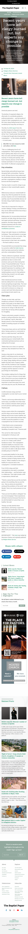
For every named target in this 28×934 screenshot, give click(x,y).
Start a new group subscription (18, 895)
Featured (14, 73)
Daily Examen (19, 248)
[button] (25, 8)
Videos (16, 879)
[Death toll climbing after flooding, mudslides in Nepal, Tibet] (4, 587)
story (16, 535)
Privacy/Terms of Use (6, 925)
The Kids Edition (17, 12)
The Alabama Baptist (12, 1)
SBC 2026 (9, 12)
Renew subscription (19, 888)
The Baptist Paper (16, 3)
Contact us (4, 876)
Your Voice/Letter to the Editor (7, 889)
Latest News (7, 14)
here (14, 146)
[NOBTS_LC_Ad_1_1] (14, 634)
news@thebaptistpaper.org (14, 929)
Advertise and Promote (6, 872)
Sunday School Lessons (18, 14)
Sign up (22, 605)
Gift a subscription (18, 890)
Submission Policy (6, 894)
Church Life (7, 73)
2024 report (12, 128)
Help (13, 925)
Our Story (4, 867)
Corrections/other (5, 892)
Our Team (4, 869)
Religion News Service (11, 71)
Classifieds (14, 16)
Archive (16, 871)
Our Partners (4, 871)
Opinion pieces (18, 872)
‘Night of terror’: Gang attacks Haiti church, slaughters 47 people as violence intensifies (16, 578)
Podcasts (17, 877)
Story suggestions (5, 886)
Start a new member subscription (19, 892)
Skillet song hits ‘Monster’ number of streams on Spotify (16, 569)
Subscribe (17, 886)
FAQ (16, 925)
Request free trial (18, 900)
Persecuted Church (19, 876)
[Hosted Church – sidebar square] (14, 671)
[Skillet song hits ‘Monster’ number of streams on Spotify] (4, 570)
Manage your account (19, 898)
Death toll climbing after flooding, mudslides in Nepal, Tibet (17, 586)
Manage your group (19, 896)
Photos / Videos (5, 890)
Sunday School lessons (19, 874)
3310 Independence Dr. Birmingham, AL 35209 (14, 921)
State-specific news (19, 869)
